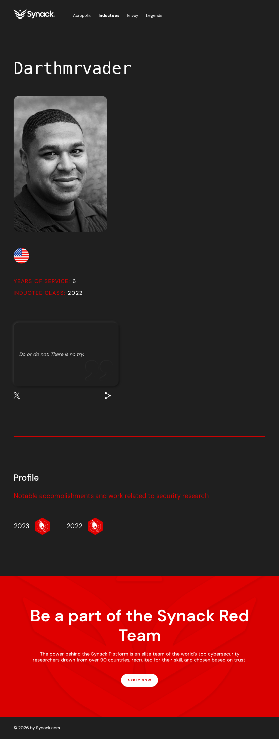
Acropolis (82, 15)
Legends (154, 15)
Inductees (109, 15)
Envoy (132, 15)
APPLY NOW (139, 680)
